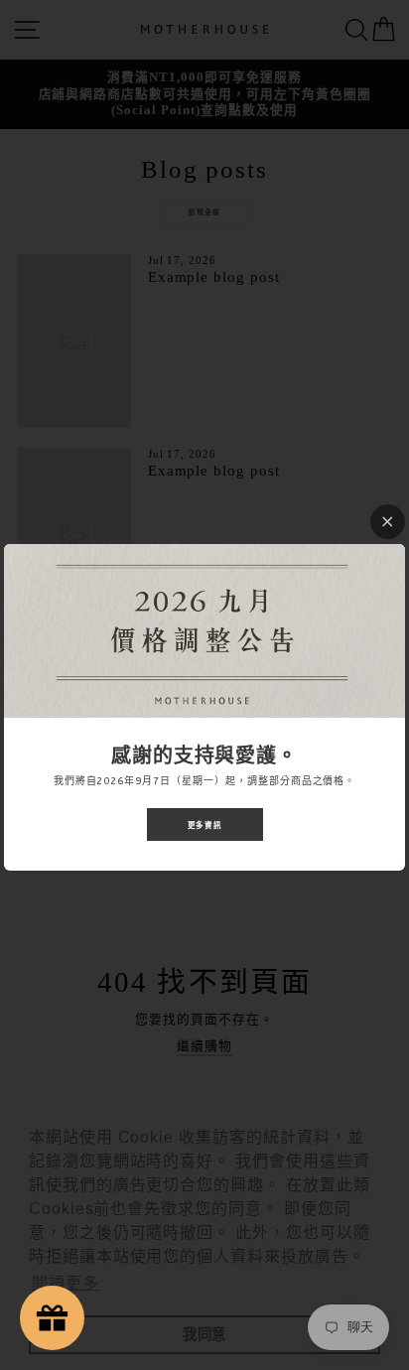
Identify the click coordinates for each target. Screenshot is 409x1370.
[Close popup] (387, 521)
